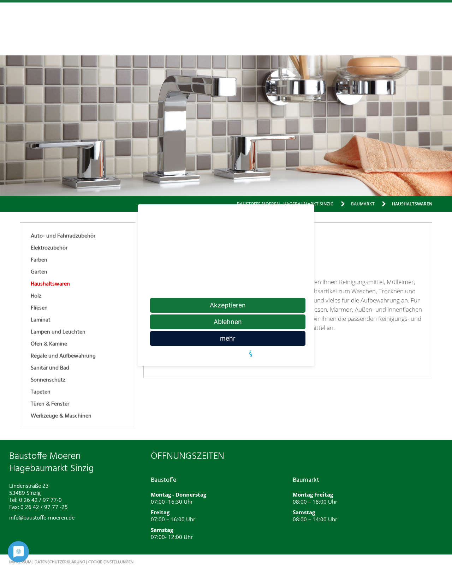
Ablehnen (228, 321)
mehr (228, 338)
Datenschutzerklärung (60, 562)
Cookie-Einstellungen (110, 562)
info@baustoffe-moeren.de (42, 517)
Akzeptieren (228, 305)
